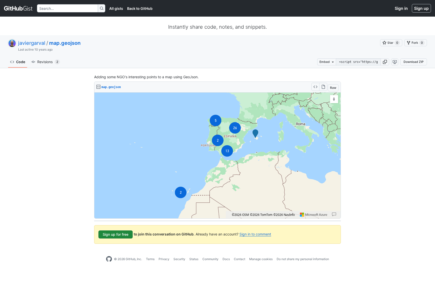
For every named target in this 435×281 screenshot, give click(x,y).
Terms (150, 259)
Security (179, 259)
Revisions (47, 62)
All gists (116, 8)
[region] (217, 156)
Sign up (421, 8)
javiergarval (31, 43)
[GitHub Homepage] (109, 259)
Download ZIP (414, 62)
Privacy (164, 259)
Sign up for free (115, 234)
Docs (226, 259)
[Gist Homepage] (18, 8)
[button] (385, 61)
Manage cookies (261, 259)
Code (20, 62)
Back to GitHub (140, 8)
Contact (239, 259)
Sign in (401, 8)
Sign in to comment (255, 234)
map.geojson (65, 43)
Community (210, 259)
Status (193, 259)
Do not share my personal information (303, 259)
